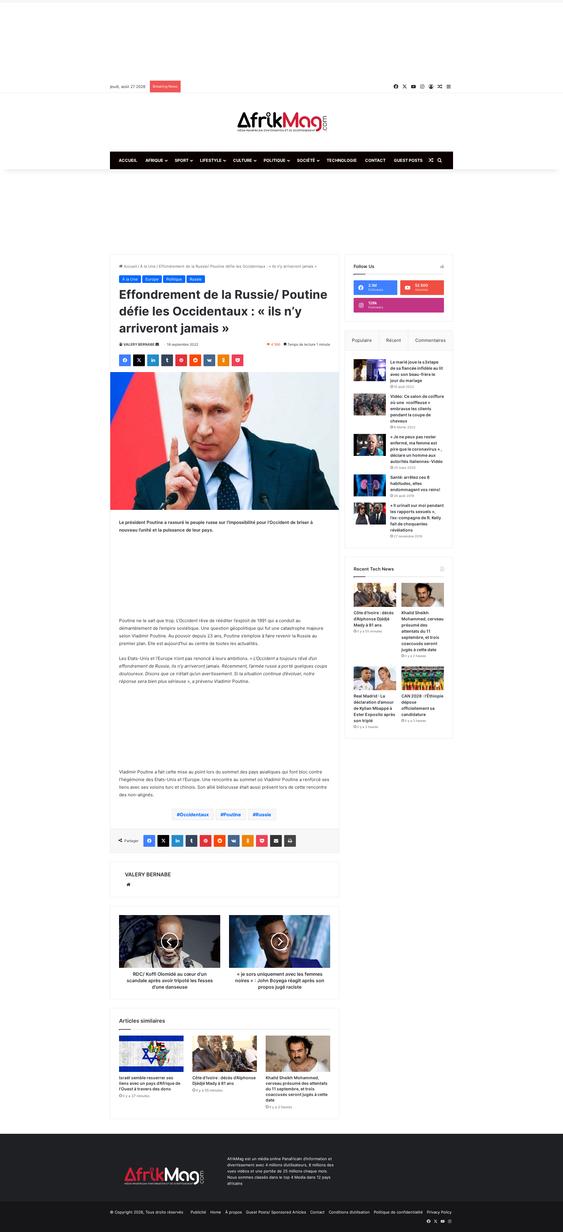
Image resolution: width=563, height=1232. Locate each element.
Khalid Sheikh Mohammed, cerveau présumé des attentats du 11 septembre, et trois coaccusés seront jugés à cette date (297, 1088)
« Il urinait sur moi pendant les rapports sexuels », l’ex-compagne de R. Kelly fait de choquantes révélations (417, 517)
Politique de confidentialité (398, 1212)
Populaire (362, 340)
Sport (182, 160)
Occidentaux (194, 814)
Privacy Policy (439, 1212)
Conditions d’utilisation (349, 1212)
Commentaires (430, 340)
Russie (196, 279)
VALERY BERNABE (139, 344)
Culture (242, 160)
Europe (152, 279)
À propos (233, 1212)
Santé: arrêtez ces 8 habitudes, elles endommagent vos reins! (415, 483)
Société (306, 160)
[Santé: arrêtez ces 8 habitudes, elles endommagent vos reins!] (370, 485)
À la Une (148, 266)
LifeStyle (211, 160)
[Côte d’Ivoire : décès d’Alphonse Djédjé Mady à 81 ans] (224, 1054)
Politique (275, 160)
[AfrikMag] (281, 122)
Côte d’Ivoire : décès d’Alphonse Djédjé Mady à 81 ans (374, 618)
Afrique (154, 160)
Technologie (342, 160)
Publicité (198, 1212)
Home (215, 1212)
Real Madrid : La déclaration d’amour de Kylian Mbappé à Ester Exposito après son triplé (374, 708)
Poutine (232, 814)
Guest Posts (408, 160)
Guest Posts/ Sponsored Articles (276, 1212)
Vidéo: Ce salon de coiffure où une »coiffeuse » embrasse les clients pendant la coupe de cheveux (417, 408)
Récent (393, 340)
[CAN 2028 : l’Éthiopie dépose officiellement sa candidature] (422, 678)
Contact (375, 160)
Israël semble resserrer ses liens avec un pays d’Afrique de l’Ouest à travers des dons (149, 1083)
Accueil (128, 160)
